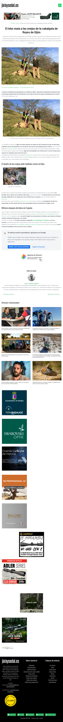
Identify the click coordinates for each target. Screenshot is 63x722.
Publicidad (31, 665)
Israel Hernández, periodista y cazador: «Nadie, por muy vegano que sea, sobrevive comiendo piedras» (15, 383)
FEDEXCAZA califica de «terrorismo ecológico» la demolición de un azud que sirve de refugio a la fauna (46, 383)
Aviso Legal (31, 674)
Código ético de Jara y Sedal (31, 671)
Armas (52, 678)
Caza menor (52, 671)
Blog (17, 23)
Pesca (52, 674)
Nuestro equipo (31, 669)
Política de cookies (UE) (31, 682)
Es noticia (52, 665)
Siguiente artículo (54, 294)
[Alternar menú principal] (60, 5)
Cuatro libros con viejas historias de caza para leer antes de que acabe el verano (15, 355)
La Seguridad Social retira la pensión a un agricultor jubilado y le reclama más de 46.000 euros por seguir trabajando (46, 329)
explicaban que (30, 155)
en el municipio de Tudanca (41, 220)
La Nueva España (12, 149)
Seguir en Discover (38, 247)
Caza (52, 667)
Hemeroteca (52, 682)
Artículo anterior (8, 294)
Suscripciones (31, 667)
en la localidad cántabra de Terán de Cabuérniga (29, 224)
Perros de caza (52, 680)
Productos (52, 676)
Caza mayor (52, 669)
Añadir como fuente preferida (19, 247)
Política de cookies (31, 680)
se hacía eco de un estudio (25, 201)
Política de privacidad (31, 676)
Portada (13, 23)
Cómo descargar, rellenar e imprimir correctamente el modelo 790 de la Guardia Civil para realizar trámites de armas (16, 329)
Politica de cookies (31, 678)
